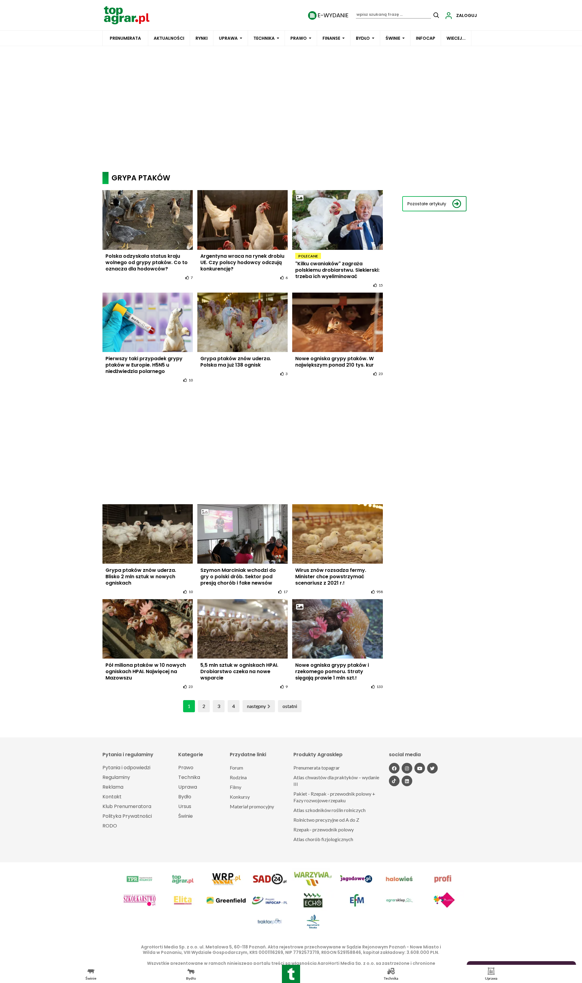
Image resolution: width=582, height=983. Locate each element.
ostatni (290, 706)
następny (256, 706)
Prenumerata (125, 38)
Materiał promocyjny (252, 806)
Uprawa (228, 38)
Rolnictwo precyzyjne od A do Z (326, 820)
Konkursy (240, 797)
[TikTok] (394, 781)
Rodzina (238, 777)
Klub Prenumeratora (126, 806)
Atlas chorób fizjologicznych (323, 839)
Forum (236, 767)
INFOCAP (425, 38)
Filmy (235, 787)
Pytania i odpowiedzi (126, 767)
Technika (264, 38)
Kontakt (112, 796)
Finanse (331, 38)
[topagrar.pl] (126, 14)
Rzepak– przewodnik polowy (323, 829)
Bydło (363, 38)
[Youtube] (419, 768)
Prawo (298, 38)
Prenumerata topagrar (316, 767)
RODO (109, 825)
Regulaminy (116, 777)
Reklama (112, 786)
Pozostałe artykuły (426, 204)
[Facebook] (394, 768)
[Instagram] (407, 768)
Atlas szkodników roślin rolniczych (329, 810)
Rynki (202, 38)
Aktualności (169, 38)
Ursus (184, 806)
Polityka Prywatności (127, 816)
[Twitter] (432, 768)
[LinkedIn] (407, 781)
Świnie (393, 38)
